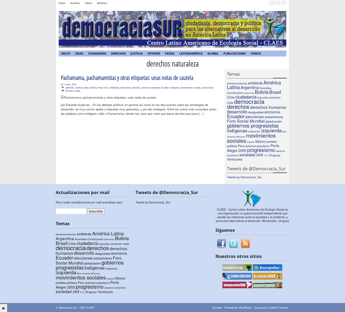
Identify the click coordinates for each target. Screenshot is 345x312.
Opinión (154, 53)
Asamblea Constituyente (89, 239)
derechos (136, 87)
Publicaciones (234, 53)
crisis (126, 244)
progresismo (208, 87)
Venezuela (234, 159)
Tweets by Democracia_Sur (244, 177)
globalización (274, 121)
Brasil (275, 91)
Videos (88, 3)
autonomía (249, 92)
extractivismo (274, 117)
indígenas (174, 87)
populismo (263, 146)
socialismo (233, 155)
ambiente (69, 87)
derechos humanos (268, 107)
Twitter (233, 243)
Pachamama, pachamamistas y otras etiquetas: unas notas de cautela (127, 77)
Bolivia (93, 87)
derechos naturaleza (151, 87)
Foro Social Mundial (246, 121)
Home (62, 3)
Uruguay (275, 155)
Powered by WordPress (238, 307)
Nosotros (75, 3)
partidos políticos (66, 282)
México (260, 141)
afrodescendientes (237, 83)
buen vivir (103, 87)
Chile (231, 97)
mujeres (251, 141)
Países (169, 53)
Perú (241, 146)
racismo (280, 151)
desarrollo (237, 111)
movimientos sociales (190, 87)
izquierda (271, 130)
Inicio (65, 53)
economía (272, 111)
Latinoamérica (191, 53)
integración (112, 268)
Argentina (250, 87)
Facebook (221, 243)
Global (213, 53)
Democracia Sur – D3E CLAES (75, 307)
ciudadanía (114, 87)
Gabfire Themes (278, 307)
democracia (125, 87)
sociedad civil (251, 154)
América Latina (82, 87)
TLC (266, 155)
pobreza (251, 146)
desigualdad (256, 112)
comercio (275, 97)
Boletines (102, 3)
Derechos (118, 53)
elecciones (254, 116)
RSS (245, 243)
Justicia (137, 53)
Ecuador (165, 87)
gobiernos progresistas (253, 125)
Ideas (79, 53)
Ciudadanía (97, 53)
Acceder (217, 307)
